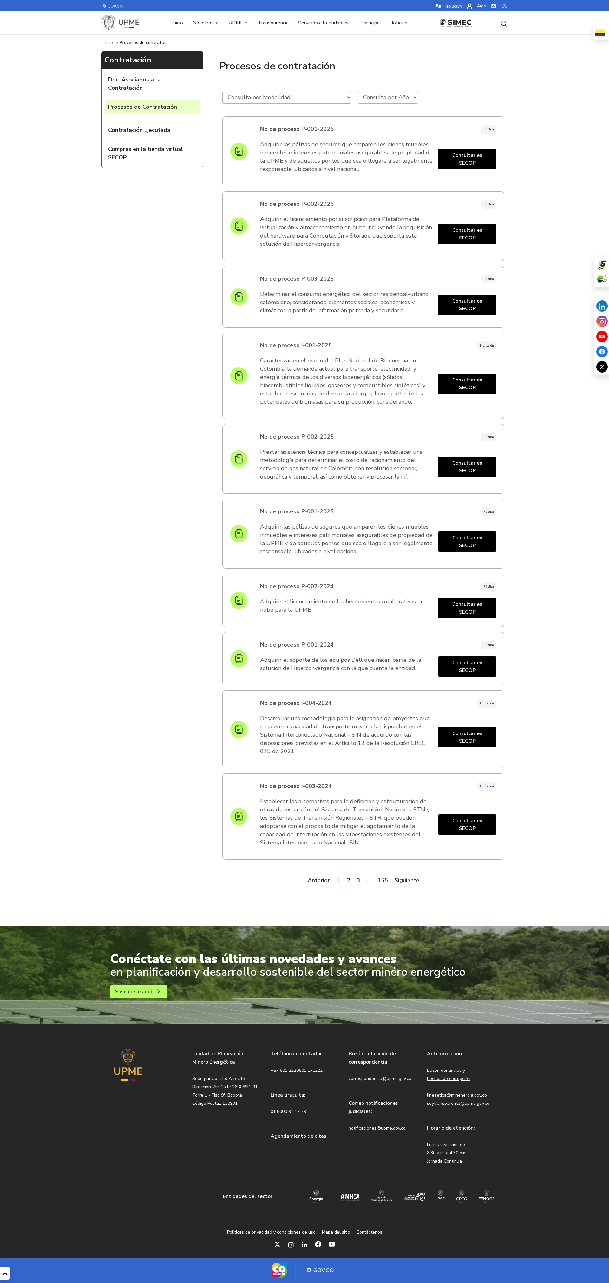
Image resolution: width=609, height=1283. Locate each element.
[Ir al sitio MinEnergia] (316, 1196)
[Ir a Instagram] (291, 1244)
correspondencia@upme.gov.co (380, 1079)
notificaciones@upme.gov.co (377, 1128)
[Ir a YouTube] (331, 1244)
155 (382, 880)
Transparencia (273, 22)
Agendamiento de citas (298, 1136)
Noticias (398, 22)
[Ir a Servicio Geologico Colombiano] (414, 1196)
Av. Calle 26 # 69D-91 (235, 1087)
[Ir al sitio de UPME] (121, 22)
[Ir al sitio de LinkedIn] (602, 306)
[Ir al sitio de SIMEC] (456, 22)
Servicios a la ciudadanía (324, 22)
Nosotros (203, 22)
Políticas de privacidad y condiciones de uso (271, 1232)
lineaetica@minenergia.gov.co (457, 1095)
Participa (370, 22)
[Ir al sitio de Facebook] (602, 351)
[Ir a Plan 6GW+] (602, 264)
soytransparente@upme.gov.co (458, 1103)
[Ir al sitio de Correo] (493, 6)
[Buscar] (504, 23)
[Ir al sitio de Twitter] (602, 367)
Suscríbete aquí (133, 991)
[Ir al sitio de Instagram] (602, 321)
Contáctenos (369, 1232)
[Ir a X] (277, 1244)
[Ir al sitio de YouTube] (602, 336)
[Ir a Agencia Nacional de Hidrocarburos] (350, 1196)
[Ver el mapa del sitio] (504, 6)
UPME (235, 22)
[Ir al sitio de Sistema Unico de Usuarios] (602, 278)
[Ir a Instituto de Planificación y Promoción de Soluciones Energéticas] (440, 1196)
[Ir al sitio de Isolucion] (454, 6)
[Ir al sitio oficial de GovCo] (113, 6)
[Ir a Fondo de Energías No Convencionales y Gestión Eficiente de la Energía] (487, 1196)
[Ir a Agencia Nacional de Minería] (382, 1196)
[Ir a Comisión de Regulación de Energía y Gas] (461, 1196)
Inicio (177, 22)
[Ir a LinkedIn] (304, 1244)
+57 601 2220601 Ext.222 (297, 1070)
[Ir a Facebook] (318, 1244)
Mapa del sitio (336, 1232)
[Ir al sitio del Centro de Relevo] (438, 6)
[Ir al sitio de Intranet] (469, 6)
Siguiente (407, 880)
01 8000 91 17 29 (288, 1112)
